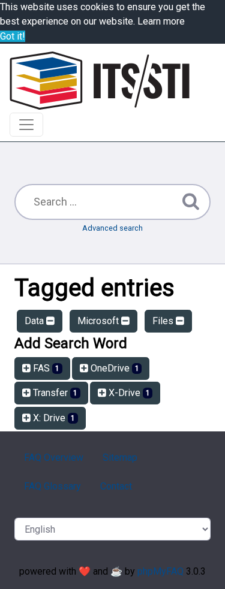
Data (35, 321)
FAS (45, 368)
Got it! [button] (12, 36)
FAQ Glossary (52, 486)
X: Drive (53, 418)
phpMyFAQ (160, 571)
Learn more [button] (161, 21)
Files (164, 321)
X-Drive (128, 392)
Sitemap (120, 457)
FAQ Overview (53, 457)
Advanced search (112, 227)
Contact (116, 486)
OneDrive (113, 368)
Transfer (54, 392)
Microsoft (99, 321)
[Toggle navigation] (26, 125)
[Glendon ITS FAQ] (100, 81)
